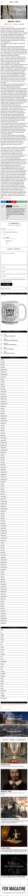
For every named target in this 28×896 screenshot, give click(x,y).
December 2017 (4, 589)
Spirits (2, 686)
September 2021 (4, 479)
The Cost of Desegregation (9, 349)
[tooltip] (3, 202)
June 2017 (2, 603)
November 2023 (4, 416)
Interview (2, 664)
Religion (2, 681)
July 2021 (2, 484)
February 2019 (3, 555)
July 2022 (2, 455)
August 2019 (3, 540)
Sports (2, 688)
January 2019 (3, 557)
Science (2, 683)
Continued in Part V (6, 198)
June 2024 (3, 411)
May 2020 (2, 518)
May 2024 (2, 413)
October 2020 (3, 506)
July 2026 (2, 360)
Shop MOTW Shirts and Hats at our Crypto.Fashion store (13, 704)
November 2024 (4, 399)
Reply (5, 234)
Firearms (2, 649)
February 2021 (3, 496)
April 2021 (3, 491)
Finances (2, 647)
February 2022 (3, 467)
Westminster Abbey (5, 764)
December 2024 (4, 396)
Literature (15, 24)
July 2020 (2, 513)
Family (2, 642)
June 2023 (3, 428)
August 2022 (3, 452)
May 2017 (2, 606)
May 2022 (2, 460)
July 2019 (2, 542)
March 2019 (3, 552)
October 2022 (3, 447)
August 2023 (3, 423)
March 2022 (3, 464)
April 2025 (3, 386)
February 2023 (3, 438)
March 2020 (3, 523)
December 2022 (4, 442)
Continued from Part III (7, 26)
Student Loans (3, 690)
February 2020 (3, 525)
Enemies (2, 639)
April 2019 (3, 550)
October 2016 (3, 623)
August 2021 (3, 481)
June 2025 (3, 381)
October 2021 (3, 477)
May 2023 (2, 430)
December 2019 (4, 530)
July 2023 (2, 425)
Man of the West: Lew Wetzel (9, 353)
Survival (2, 693)
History (2, 659)
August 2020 (3, 511)
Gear (2, 656)
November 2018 (4, 562)
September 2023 (4, 420)
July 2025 (2, 379)
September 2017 (4, 596)
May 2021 (2, 489)
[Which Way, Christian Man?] (14, 718)
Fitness (2, 651)
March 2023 (3, 435)
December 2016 (4, 618)
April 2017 (3, 608)
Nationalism (3, 673)
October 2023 (3, 418)
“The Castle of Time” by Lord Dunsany (10, 819)
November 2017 (4, 591)
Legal (2, 669)
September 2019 (4, 538)
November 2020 (4, 503)
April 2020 (3, 520)
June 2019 (2, 545)
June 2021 (2, 486)
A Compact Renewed (5, 848)
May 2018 (2, 577)
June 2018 (2, 574)
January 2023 (3, 440)
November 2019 (4, 533)
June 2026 (3, 362)
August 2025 (3, 377)
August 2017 (3, 599)
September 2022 (4, 450)
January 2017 (3, 616)
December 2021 (4, 472)
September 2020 (4, 508)
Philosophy (3, 676)
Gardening (3, 654)
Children (2, 634)
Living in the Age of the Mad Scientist (11, 340)
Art (1, 632)
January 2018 (3, 586)
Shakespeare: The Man (6, 791)
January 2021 (3, 499)
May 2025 (2, 384)
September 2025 (4, 374)
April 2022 (3, 462)
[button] (25, 288)
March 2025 (3, 389)
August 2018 (3, 569)
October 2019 (3, 535)
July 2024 (2, 408)
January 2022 (3, 469)
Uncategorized (3, 698)
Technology (3, 695)
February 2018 (3, 584)
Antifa (2, 630)
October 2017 (3, 594)
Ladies (2, 666)
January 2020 (3, 528)
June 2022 (3, 457)
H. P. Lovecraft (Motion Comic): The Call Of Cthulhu (13, 876)
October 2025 (3, 372)
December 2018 (4, 560)
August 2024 (3, 406)
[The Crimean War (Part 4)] (14, 730)
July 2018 (2, 572)
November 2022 (4, 445)
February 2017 (3, 613)
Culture (2, 637)
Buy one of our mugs (5, 709)
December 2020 (4, 501)
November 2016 (4, 620)
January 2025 (3, 394)
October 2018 (3, 564)
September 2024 (4, 403)
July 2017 (2, 601)
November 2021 (4, 474)
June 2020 (3, 516)
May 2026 (2, 364)
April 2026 (3, 367)
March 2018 (3, 581)
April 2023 (3, 433)
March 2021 (3, 494)
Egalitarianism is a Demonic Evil (9, 336)
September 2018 (4, 567)
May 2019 (2, 547)
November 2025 (4, 369)
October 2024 (3, 401)
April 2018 (3, 579)
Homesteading (3, 661)
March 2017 (3, 611)
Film (1, 644)
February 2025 (3, 391)
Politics (2, 678)
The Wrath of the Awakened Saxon (10, 344)
